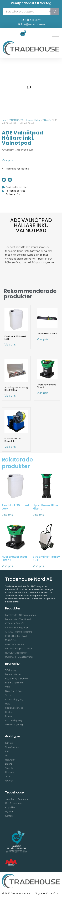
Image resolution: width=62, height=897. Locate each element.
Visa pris (7, 160)
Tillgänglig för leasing (16, 168)
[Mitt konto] (4, 34)
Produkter (12, 608)
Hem (4, 120)
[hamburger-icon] (55, 34)
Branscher (13, 663)
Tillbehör (47, 120)
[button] (31, 168)
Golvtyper (12, 736)
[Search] (54, 11)
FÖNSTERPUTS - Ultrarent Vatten (24, 120)
